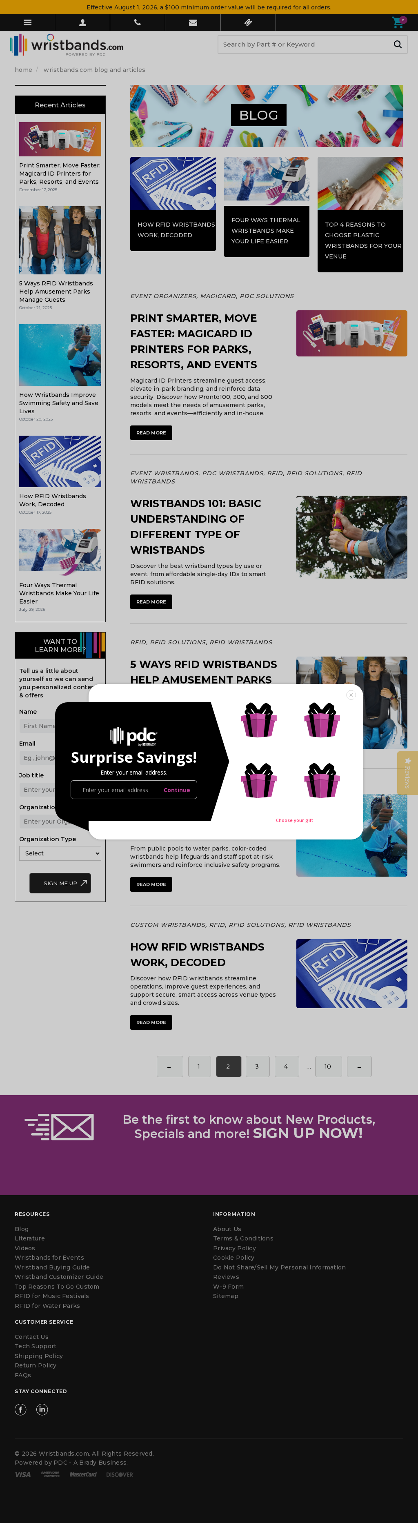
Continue (177, 790)
